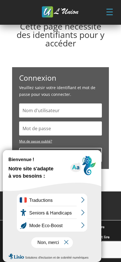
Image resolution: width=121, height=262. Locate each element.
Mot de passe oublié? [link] (35, 141)
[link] (60, 12)
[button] (109, 11)
